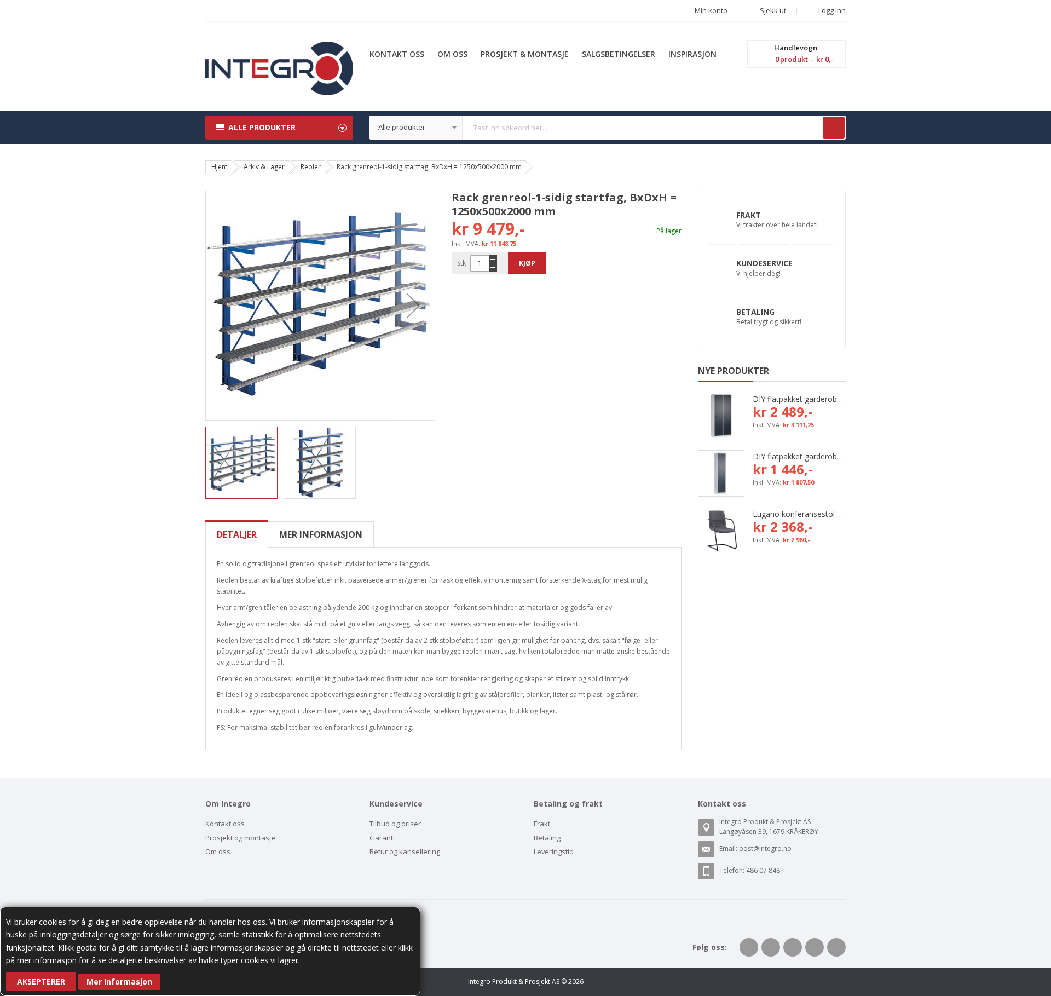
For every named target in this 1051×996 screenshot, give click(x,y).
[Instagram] (836, 947)
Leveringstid (554, 851)
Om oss (217, 851)
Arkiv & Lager (264, 166)
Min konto (711, 10)
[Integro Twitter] (770, 947)
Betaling (755, 312)
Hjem (219, 166)
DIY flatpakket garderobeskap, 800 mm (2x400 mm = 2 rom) (799, 399)
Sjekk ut (772, 10)
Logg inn (831, 10)
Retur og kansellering (404, 851)
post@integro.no (765, 848)
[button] (413, 306)
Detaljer (237, 534)
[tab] (236, 534)
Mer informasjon (320, 534)
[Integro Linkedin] (792, 947)
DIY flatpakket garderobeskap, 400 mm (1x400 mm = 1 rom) (799, 456)
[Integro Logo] (279, 50)
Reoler (311, 166)
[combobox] (607, 128)
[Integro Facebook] (749, 947)
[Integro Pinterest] (814, 947)
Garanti (382, 838)
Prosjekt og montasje (240, 838)
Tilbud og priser (395, 823)
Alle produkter (262, 127)
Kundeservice (764, 263)
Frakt (748, 215)
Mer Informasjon (119, 981)
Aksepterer (41, 981)
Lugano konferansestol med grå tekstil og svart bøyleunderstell (799, 514)
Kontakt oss (225, 823)
